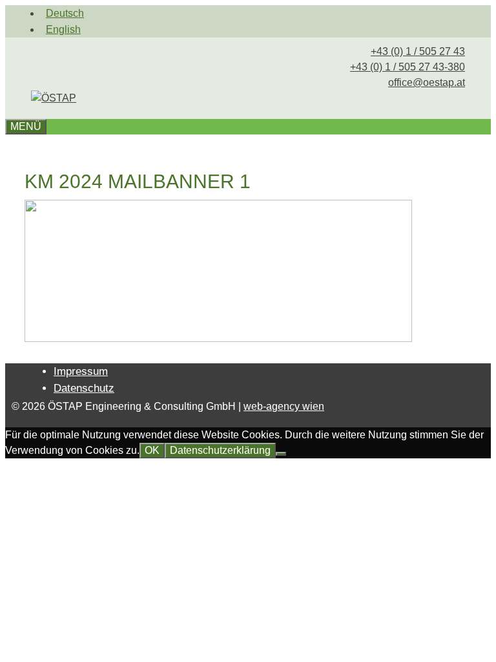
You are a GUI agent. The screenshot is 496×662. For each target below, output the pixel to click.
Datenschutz (84, 388)
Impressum (81, 371)
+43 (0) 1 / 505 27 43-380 (407, 66)
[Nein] (281, 454)
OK (152, 450)
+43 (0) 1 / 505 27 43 (418, 51)
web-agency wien (283, 406)
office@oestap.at (426, 82)
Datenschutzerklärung (220, 450)
